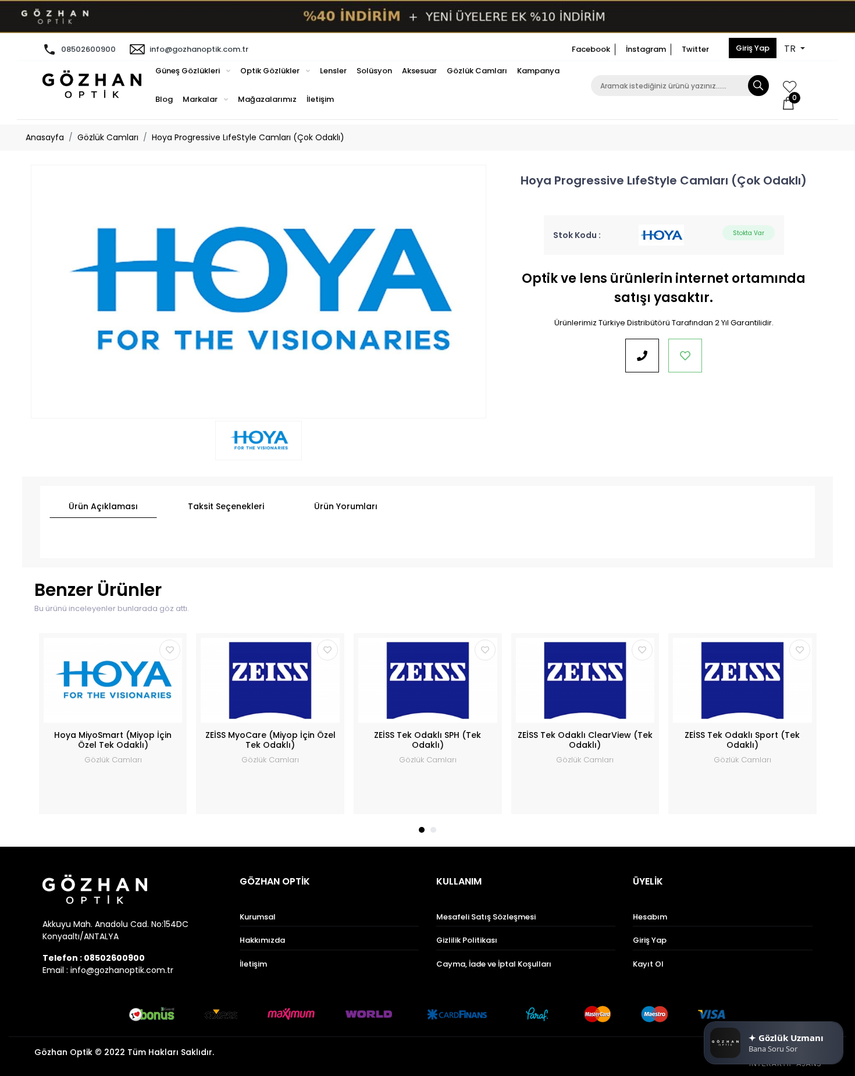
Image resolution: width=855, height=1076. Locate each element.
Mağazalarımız (267, 99)
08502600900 (88, 49)
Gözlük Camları (477, 70)
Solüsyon (374, 70)
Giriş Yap (753, 48)
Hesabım (650, 916)
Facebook (591, 49)
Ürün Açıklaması (103, 506)
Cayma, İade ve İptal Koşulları (493, 964)
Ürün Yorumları (345, 506)
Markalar (201, 99)
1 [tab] (422, 830)
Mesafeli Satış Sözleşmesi (486, 916)
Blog (164, 99)
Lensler (333, 70)
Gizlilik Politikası (466, 940)
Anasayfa (45, 137)
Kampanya (538, 70)
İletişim (320, 99)
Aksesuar (419, 70)
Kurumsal (258, 916)
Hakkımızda (262, 940)
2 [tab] (433, 830)
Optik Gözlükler (270, 70)
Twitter (695, 49)
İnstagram (646, 49)
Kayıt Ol (648, 964)
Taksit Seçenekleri (226, 506)
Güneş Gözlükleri (188, 70)
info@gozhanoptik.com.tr (198, 49)
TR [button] (791, 48)
